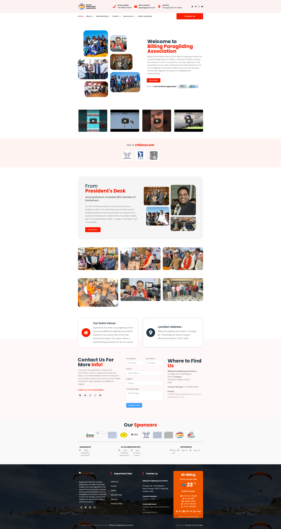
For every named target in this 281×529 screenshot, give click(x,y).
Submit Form (134, 405)
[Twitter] (85, 395)
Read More (92, 230)
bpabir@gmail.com (147, 6)
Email (128, 369)
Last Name (150, 358)
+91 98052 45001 (124, 6)
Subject (129, 379)
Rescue (114, 499)
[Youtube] (100, 395)
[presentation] (78, 133)
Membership (102, 16)
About (89, 16)
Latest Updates (145, 16)
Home (80, 16)
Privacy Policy (117, 503)
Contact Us (189, 16)
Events (116, 16)
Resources (128, 16)
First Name (131, 358)
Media (113, 490)
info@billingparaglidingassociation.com (184, 394)
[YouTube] (94, 507)
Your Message (132, 389)
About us (114, 481)
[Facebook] (80, 395)
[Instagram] (90, 395)
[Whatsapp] (95, 395)
